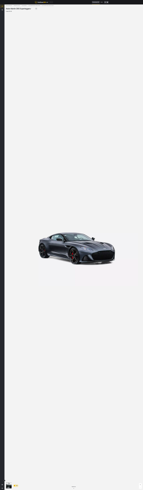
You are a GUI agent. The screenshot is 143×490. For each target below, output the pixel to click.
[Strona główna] (41, 2)
